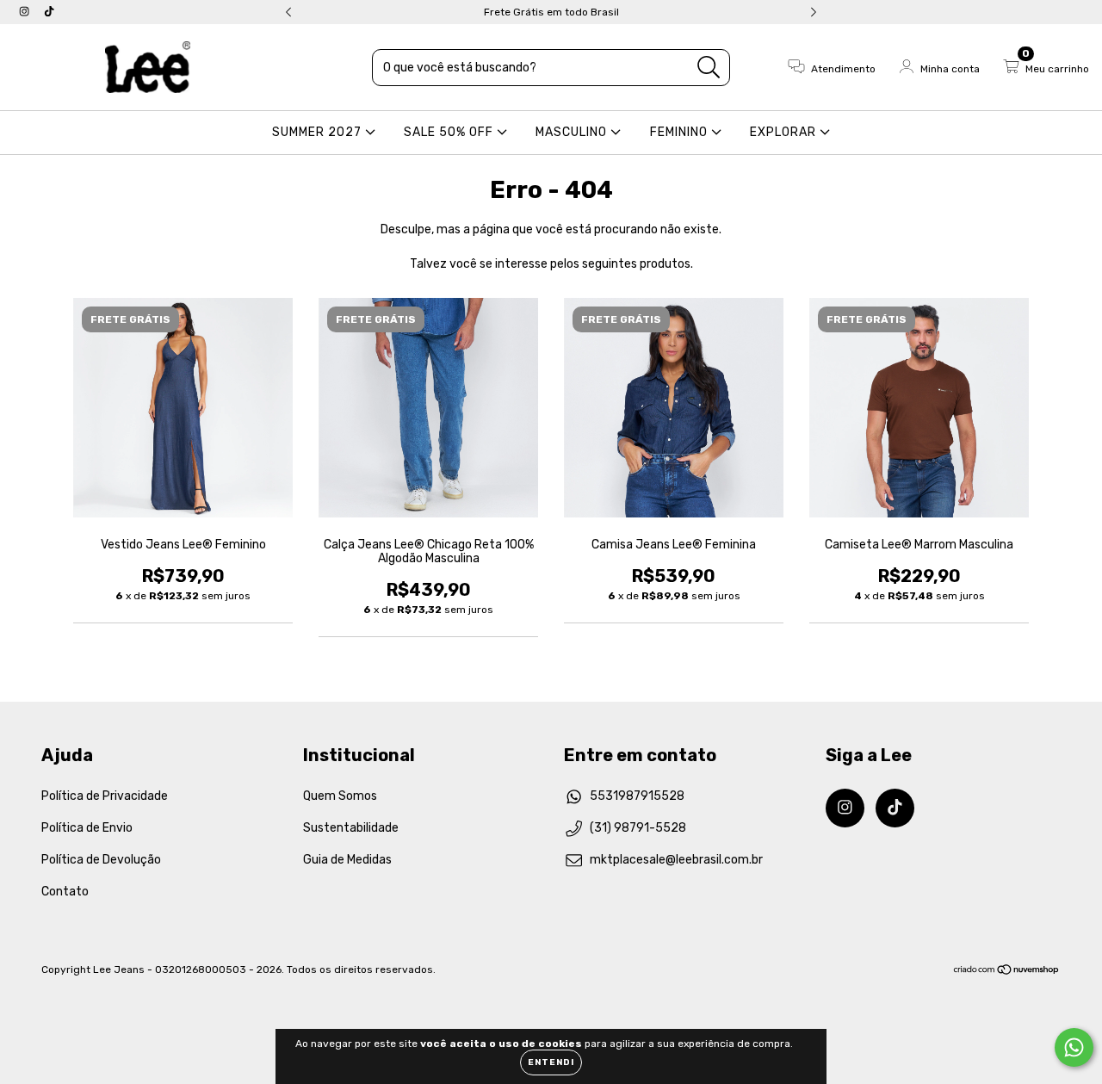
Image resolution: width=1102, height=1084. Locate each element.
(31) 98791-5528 (638, 828)
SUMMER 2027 (318, 132)
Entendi (551, 1062)
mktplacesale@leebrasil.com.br (676, 859)
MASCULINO (573, 132)
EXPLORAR (785, 132)
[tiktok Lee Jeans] (49, 11)
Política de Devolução (101, 859)
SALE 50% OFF (450, 132)
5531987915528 (637, 796)
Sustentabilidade (351, 828)
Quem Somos (340, 796)
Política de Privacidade (104, 796)
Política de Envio (87, 828)
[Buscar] (709, 67)
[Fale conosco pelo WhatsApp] (1074, 1047)
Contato (65, 891)
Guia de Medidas (347, 859)
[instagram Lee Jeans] (25, 11)
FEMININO (680, 132)
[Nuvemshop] (1007, 971)
